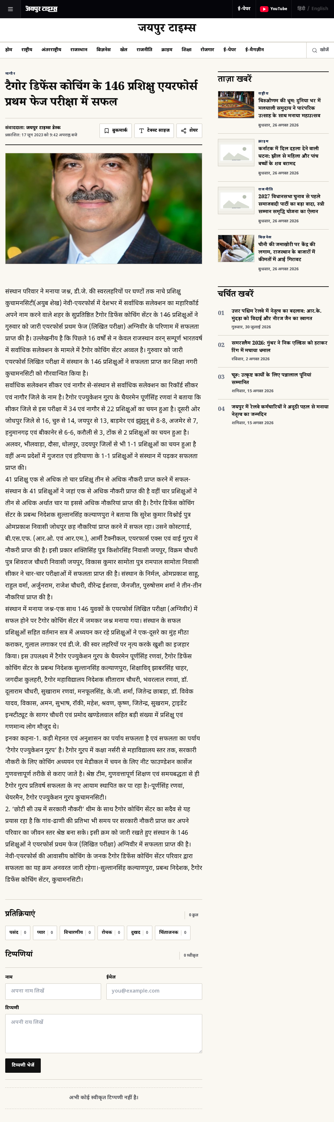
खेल (124, 50)
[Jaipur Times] (41, 9)
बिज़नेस (104, 50)
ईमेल (111, 977)
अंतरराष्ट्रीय (51, 50)
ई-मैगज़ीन (254, 50)
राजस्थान (78, 50)
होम (8, 50)
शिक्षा (186, 50)
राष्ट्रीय (27, 50)
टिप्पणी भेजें (23, 1065)
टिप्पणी (12, 1008)
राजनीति (144, 50)
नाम (9, 977)
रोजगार (207, 50)
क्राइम (167, 50)
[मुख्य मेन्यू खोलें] (10, 9)
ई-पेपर (244, 9)
